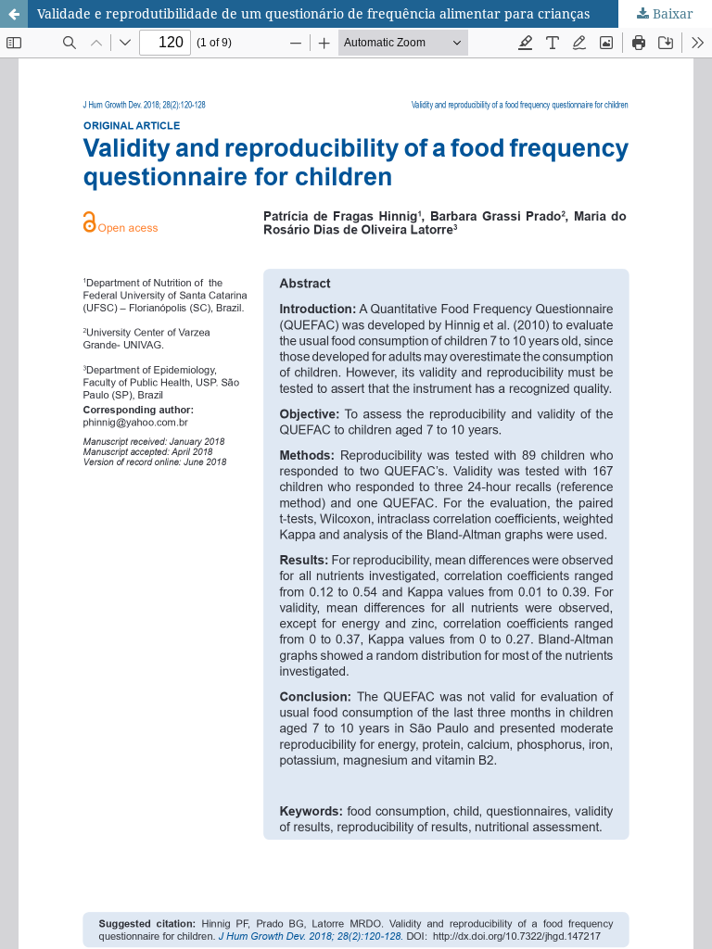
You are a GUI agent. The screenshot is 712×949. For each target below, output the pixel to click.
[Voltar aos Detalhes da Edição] (14, 14)
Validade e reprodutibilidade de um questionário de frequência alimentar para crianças (313, 13)
